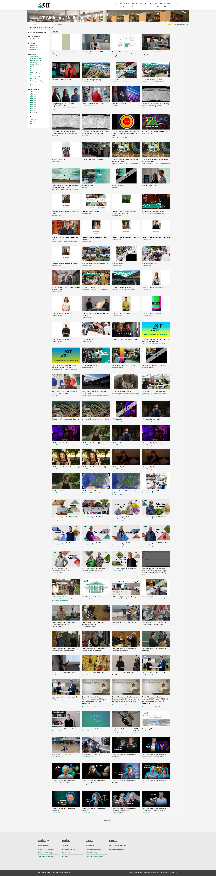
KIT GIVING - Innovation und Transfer (153, 211)
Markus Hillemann (125, 732)
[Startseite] (177, 7)
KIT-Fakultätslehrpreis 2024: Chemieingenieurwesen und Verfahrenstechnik (60, 571)
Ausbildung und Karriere (46, 856)
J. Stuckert (145, 107)
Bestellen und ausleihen (46, 849)
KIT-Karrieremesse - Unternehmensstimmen (95, 263)
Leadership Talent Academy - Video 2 (153, 313)
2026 (31, 92)
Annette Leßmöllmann (58, 730)
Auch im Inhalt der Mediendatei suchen (41, 27)
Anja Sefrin (74, 241)
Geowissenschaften (36, 83)
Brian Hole (55, 395)
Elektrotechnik (34, 73)
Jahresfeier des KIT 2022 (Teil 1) (92, 755)
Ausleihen (144, 7)
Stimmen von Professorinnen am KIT (93, 104)
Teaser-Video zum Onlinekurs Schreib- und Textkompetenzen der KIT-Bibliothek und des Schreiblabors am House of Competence (125, 699)
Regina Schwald (124, 163)
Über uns (167, 7)
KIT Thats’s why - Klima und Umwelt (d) (94, 467)
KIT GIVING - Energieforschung (91, 80)
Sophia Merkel (157, 393)
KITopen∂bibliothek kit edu (117, 849)
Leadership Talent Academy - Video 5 (153, 287)
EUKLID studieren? (58, 597)
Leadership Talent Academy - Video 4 (123, 313)
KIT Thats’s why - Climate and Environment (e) (66, 467)
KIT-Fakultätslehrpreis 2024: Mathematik (154, 517)
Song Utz (84, 55)
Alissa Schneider (152, 395)
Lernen (152, 7)
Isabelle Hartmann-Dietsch (149, 674)
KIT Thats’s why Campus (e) (60, 491)
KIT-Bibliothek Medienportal (64, 17)
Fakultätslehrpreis (147, 597)
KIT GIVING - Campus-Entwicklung (152, 80)
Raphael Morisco (125, 598)
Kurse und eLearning (45, 853)
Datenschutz (143, 3)
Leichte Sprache (124, 3)
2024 (31, 96)
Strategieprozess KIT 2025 (90, 729)
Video (32, 119)
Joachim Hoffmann (87, 730)
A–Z (173, 7)
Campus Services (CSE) (148, 492)
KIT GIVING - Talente (88, 287)
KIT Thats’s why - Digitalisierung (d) (153, 443)
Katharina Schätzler (135, 163)
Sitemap (162, 3)
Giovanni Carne (98, 492)
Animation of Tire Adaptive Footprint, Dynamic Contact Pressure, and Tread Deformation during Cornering (125, 54)
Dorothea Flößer (86, 81)
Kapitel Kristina (159, 707)
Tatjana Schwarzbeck (147, 133)
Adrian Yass (67, 241)
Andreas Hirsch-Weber (88, 707)
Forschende (136, 7)
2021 (31, 102)
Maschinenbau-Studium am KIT (61, 80)
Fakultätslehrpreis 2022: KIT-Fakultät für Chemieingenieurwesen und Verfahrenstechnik (124, 811)
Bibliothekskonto (43, 845)
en (177, 3)
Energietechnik (34, 65)
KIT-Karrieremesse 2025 (149, 263)
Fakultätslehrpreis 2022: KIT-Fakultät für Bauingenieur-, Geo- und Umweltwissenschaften (94, 783)
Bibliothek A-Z (90, 845)
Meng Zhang (115, 57)
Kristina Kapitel (99, 707)
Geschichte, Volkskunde (37, 77)
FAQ (169, 24)
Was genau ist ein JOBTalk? (150, 185)
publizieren (185, 24)
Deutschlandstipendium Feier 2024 (92, 159)
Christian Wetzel (163, 343)
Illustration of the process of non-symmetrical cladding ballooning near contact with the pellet (125, 133)
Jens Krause (145, 730)
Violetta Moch (55, 55)
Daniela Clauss (95, 705)
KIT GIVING (115, 80)
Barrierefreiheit (153, 3)
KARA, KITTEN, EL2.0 (89, 491)
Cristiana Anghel (86, 705)
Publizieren (159, 7)
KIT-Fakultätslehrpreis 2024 (150, 491)
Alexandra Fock (104, 705)
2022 (31, 100)
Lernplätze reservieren (69, 849)
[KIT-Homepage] (44, 5)
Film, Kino (33, 75)
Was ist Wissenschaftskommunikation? (63, 729)
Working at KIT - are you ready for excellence (95, 419)
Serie (32, 121)
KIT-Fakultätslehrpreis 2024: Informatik (93, 543)
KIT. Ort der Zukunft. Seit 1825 (91, 365)
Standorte (65, 856)
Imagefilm (33, 38)
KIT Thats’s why (117, 419)
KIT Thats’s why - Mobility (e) (120, 443)
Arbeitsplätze (66, 853)
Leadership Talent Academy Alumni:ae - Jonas (156, 237)
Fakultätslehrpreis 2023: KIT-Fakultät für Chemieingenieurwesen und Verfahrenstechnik (64, 624)
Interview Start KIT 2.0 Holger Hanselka (154, 673)
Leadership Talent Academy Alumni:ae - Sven (125, 237)
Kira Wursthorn (116, 732)
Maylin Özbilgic (56, 161)
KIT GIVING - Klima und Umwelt (121, 287)
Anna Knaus (160, 81)
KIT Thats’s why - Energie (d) (151, 467)
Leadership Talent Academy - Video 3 (63, 313)
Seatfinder (65, 845)
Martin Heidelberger (117, 421)
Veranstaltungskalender (93, 849)
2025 (31, 94)
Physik (32, 67)
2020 (31, 104)
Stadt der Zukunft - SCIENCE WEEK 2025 (154, 131)
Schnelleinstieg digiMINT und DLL (92, 597)
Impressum (134, 3)
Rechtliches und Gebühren (94, 856)
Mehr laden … (108, 820)
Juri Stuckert (115, 137)
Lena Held (100, 289)
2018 (31, 108)
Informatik (33, 69)
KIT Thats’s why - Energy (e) (120, 467)
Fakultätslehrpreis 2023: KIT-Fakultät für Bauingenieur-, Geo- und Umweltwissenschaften (94, 624)
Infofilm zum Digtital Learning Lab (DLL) (124, 597)
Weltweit (33, 45)
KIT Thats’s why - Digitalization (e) (62, 443)
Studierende (127, 7)
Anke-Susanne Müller (87, 492)
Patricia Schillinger (65, 598)
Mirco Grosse (123, 137)
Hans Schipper (131, 289)
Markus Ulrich (134, 732)
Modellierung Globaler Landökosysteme (154, 729)
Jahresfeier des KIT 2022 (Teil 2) (61, 755)
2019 (31, 106)
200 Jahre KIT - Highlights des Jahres (123, 365)
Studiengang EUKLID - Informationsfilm (154, 391)
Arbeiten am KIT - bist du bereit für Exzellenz (65, 419)
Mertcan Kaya (146, 574)
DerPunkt (94, 81)
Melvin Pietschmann (147, 393)
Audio (32, 123)
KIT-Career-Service (57, 215)
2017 (31, 110)
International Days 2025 (119, 104)
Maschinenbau (34, 71)
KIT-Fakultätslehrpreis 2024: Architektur (124, 568)
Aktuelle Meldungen (92, 853)
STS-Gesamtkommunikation (149, 55)
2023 (31, 98)
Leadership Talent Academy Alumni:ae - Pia (65, 263)
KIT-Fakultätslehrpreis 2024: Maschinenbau (65, 543)
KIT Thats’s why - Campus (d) (91, 443)
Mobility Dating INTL (88, 185)
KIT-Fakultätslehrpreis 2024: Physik (92, 517)
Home (116, 3)
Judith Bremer (116, 163)
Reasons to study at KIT (59, 159)
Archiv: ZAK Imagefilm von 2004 (121, 391)
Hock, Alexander (86, 598)
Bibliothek (33, 49)
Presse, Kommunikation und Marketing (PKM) (154, 598)
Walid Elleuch (115, 105)
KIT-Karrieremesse (117, 263)
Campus (32, 47)
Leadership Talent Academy (90, 211)
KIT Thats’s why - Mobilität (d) (151, 419)
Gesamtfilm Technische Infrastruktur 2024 (124, 339)
